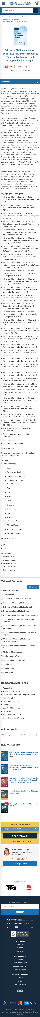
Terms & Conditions (28, 1009)
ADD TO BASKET (20, 836)
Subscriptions (20, 969)
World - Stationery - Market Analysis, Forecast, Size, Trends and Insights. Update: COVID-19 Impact (23, 767)
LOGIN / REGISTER (20, 984)
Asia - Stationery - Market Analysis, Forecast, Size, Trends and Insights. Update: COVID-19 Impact (23, 754)
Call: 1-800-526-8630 (19, 859)
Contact (20, 978)
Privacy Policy (16, 1009)
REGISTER (20, 912)
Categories (20, 959)
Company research (20, 963)
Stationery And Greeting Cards (24, 735)
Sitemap (8, 1009)
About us (20, 944)
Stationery (6, 735)
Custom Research (20, 966)
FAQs (20, 981)
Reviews (20, 951)
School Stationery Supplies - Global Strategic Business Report (23, 792)
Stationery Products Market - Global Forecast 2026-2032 (23, 805)
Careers (20, 948)
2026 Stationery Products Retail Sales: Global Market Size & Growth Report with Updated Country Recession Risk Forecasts (23, 780)
